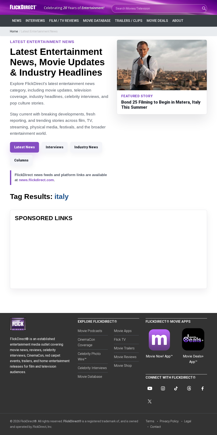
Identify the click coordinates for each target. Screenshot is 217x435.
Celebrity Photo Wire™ (89, 356)
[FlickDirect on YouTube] (150, 388)
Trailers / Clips (128, 21)
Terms (150, 421)
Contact (155, 426)
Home (14, 31)
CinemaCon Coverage (86, 342)
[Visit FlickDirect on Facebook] (202, 388)
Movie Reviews (125, 357)
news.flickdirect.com (36, 180)
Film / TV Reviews (64, 21)
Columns (21, 160)
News (16, 21)
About (177, 21)
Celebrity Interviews (92, 368)
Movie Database (97, 21)
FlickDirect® (72, 421)
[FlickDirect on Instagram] (163, 388)
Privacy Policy (169, 421)
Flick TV (120, 340)
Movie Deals (157, 21)
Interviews (35, 21)
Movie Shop (123, 366)
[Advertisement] (108, 254)
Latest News (24, 147)
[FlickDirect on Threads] (189, 388)
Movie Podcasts (90, 331)
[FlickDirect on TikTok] (176, 388)
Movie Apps (123, 331)
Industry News (86, 147)
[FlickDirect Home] (24, 7)
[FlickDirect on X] (150, 401)
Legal (187, 421)
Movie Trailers (124, 348)
